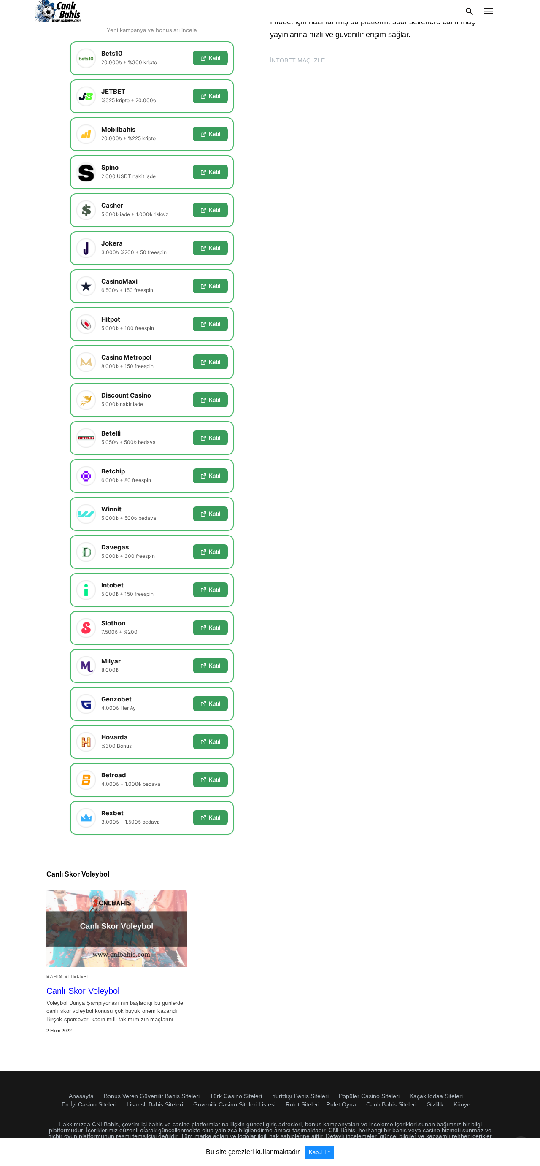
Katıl (214, 57)
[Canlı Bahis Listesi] (58, 11)
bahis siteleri (67, 976)
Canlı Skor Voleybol (82, 991)
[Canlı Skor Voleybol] (116, 928)
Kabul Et (319, 1152)
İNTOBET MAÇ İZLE (297, 60)
